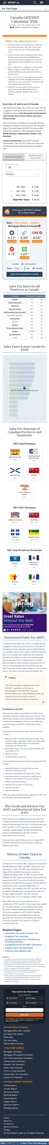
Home (6, 1118)
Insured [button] (34, 222)
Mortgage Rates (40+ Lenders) (17, 1031)
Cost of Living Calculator (14, 1071)
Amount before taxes (12, 164)
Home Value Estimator (13, 1068)
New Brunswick (15, 309)
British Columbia (14, 303)
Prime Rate (8, 1037)
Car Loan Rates (10, 1040)
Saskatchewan (15, 334)
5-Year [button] (17, 268)
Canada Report (10, 1085)
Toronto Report (10, 1089)
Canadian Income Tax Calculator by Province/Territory (22, 940)
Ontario (15, 325)
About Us (8, 1121)
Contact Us (8, 1124)
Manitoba (15, 306)
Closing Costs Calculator (14, 1061)
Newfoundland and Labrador (15, 312)
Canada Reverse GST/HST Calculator (23, 945)
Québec (15, 331)
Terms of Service (19, 1020)
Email (24, 1006)
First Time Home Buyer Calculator (18, 1058)
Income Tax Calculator (13, 1077)
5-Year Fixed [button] (20, 222)
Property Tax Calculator (17, 936)
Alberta (15, 299)
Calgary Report (10, 1101)
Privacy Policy (29, 1020)
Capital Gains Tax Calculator (19, 948)
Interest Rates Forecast (13, 1043)
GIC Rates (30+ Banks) (13, 1034)
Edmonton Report (11, 1105)
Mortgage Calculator (13, 1052)
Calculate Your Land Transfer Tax (21, 933)
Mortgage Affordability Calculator (18, 1055)
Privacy (7, 1130)
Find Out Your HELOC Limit (18, 951)
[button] (35, 2)
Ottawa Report (10, 1098)
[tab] (14, 157)
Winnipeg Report (11, 1108)
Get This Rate (12, 241)
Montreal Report (11, 1095)
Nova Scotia (15, 319)
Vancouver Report (11, 1092)
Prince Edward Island (15, 328)
